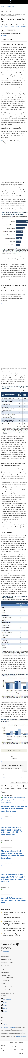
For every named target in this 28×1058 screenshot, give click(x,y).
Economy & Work (5, 980)
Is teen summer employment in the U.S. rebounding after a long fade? (15, 934)
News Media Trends (5, 779)
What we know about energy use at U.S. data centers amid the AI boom (14, 808)
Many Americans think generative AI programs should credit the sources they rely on (12, 854)
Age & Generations (5, 972)
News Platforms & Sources (15, 779)
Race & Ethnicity (5, 966)
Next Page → (14, 758)
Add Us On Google (11, 30)
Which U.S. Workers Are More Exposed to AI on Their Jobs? (14, 900)
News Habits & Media (6, 990)
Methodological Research (7, 993)
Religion (3, 969)
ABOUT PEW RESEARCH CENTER (8, 1027)
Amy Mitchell (4, 35)
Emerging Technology (5, 777)
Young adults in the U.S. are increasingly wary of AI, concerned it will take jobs (14, 923)
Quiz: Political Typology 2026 (11, 918)
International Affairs (6, 959)
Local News (12, 777)
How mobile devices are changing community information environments (13, 15)
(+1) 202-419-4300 (5, 951)
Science (3, 983)
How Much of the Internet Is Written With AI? (14, 913)
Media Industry (19, 777)
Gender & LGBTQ (5, 975)
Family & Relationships (7, 977)
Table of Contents (6, 39)
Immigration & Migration (7, 962)
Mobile (24, 777)
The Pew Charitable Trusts (20, 1036)
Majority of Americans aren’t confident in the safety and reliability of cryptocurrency (11, 831)
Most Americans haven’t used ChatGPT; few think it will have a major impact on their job (13, 878)
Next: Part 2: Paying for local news (14, 750)
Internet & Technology (6, 987)
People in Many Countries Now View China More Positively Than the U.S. (14, 929)
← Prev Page (14, 754)
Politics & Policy (5, 956)
